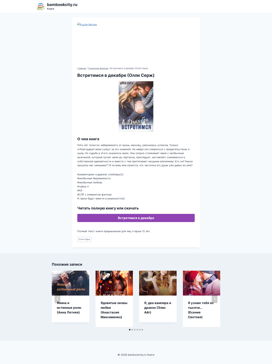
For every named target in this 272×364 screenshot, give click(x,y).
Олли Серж (84, 239)
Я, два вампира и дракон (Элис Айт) (157, 307)
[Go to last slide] (57, 299)
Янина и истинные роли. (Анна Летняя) (69, 307)
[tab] (129, 329)
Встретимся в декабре (136, 218)
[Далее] (214, 299)
